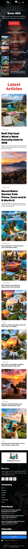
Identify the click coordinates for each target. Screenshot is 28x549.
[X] (10, 479)
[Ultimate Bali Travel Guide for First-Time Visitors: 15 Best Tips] (14, 424)
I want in (14, 537)
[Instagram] (6, 479)
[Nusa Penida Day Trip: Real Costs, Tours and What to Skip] (5, 60)
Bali (3, 441)
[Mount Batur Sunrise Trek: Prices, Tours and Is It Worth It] (5, 50)
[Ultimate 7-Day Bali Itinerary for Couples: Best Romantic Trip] (14, 384)
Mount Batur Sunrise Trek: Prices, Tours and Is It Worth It (18, 51)
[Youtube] (14, 479)
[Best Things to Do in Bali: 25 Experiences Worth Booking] (5, 70)
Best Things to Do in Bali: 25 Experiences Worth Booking (17, 72)
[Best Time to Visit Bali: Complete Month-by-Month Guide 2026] (14, 345)
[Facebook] (3, 479)
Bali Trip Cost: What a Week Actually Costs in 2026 (17, 41)
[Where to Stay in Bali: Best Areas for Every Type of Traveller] (14, 305)
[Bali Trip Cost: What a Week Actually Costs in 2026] (5, 40)
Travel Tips (13, 38)
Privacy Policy (18, 540)
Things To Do (14, 48)
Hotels (4, 322)
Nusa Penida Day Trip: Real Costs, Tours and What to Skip (18, 61)
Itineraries (5, 401)
